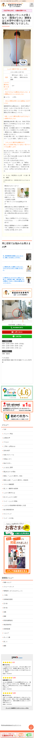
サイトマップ (7, 514)
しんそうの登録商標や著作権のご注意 (14, 505)
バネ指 (5, 595)
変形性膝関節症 (8, 620)
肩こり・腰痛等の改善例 (10, 488)
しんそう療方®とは (9, 492)
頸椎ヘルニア (7, 582)
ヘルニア (6, 633)
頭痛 (4, 612)
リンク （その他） (8, 518)
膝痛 (4, 616)
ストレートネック (8, 586)
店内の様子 (6, 450)
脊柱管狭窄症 (7, 624)
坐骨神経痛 (6, 629)
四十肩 (5, 607)
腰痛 (4, 645)
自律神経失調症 (8, 599)
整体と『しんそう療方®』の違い (13, 476)
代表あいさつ (7, 459)
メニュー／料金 (8, 433)
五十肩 (5, 603)
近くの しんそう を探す (10, 497)
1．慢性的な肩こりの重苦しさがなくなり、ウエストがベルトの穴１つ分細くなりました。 (13, 268)
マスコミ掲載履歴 (8, 484)
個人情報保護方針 (8, 509)
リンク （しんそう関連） (10, 501)
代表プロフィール (8, 455)
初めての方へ (7, 463)
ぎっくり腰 (6, 637)
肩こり (5, 641)
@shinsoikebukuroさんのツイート (11, 725)
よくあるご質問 (8, 467)
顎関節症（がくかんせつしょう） (13, 591)
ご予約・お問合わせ (9, 446)
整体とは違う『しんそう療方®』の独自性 (15, 480)
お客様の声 (6, 438)
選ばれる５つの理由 (9, 471)
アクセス (6, 442)
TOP (4, 429)
